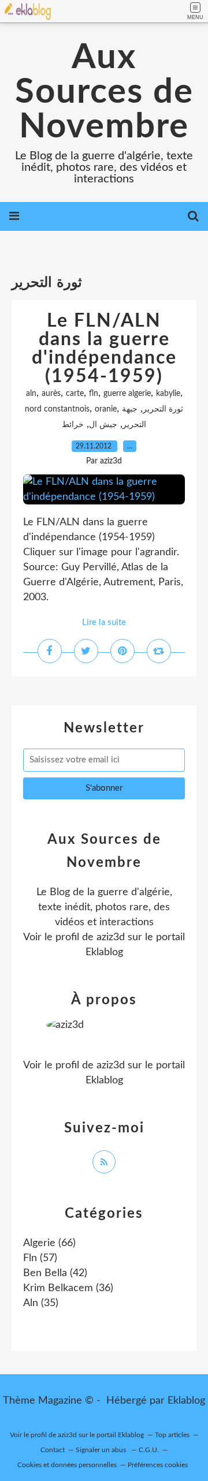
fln (93, 394)
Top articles (172, 1434)
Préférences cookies (158, 1464)
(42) (55, 1273)
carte (75, 394)
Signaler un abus (102, 1449)
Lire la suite (104, 622)
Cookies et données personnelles (67, 1464)
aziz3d (110, 937)
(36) (68, 1288)
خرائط (73, 425)
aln (31, 394)
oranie (106, 409)
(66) (49, 1243)
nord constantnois (57, 409)
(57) (40, 1258)
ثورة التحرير (163, 409)
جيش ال (103, 425)
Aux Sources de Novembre (104, 92)
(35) (40, 1303)
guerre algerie (127, 394)
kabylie (168, 394)
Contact (52, 1449)
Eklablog (186, 1401)
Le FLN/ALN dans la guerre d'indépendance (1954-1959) (104, 349)
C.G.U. (149, 1449)
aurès (51, 394)
